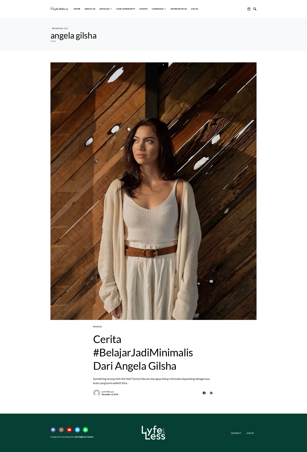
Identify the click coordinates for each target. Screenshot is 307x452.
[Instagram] (61, 429)
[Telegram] (77, 429)
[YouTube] (69, 429)
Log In (250, 433)
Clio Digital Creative (84, 436)
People (97, 326)
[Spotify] (85, 429)
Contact (236, 433)
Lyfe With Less (108, 392)
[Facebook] (53, 429)
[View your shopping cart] (249, 9)
